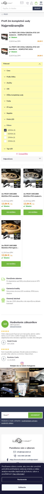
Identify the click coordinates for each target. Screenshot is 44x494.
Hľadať (37, 8)
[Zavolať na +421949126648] (27, 3)
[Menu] (41, 3)
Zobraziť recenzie (15, 327)
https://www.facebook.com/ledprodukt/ (24, 460)
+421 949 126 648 (23, 456)
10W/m (11, 137)
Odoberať (35, 415)
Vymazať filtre (23, 154)
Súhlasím (22, 487)
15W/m (11, 141)
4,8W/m (11, 130)
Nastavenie (22, 479)
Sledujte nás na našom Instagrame (22, 366)
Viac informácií (18, 474)
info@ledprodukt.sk (24, 452)
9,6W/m (11, 134)
